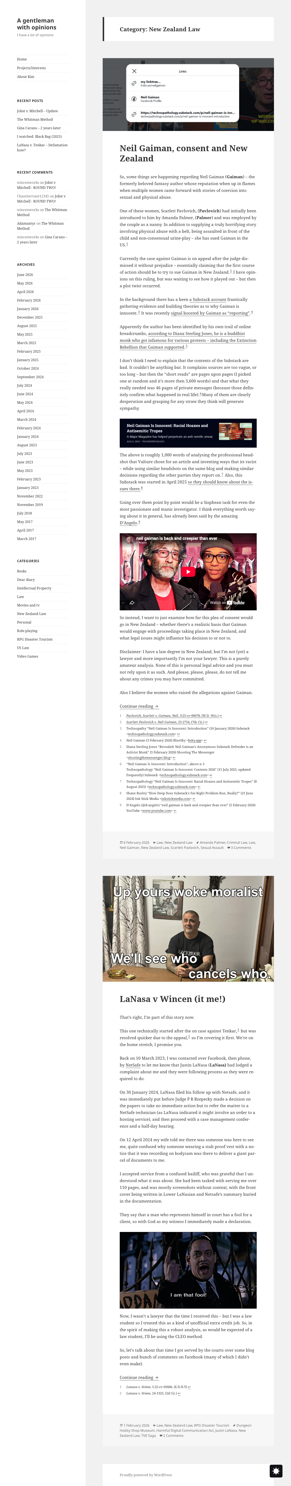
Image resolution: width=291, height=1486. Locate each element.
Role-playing (27, 630)
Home (22, 59)
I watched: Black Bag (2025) (39, 136)
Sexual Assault (212, 847)
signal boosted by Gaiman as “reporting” (210, 313)
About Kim (25, 76)
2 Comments (173, 1435)
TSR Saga (148, 1435)
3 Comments (241, 847)
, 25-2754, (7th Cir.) (165, 722)
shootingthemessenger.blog (149, 757)
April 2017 (25, 530)
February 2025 (29, 351)
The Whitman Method (35, 119)
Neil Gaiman (129, 847)
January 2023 (28, 487)
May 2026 (25, 283)
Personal (24, 622)
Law (20, 596)
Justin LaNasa (226, 1430)
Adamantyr (26, 223)
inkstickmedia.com (175, 798)
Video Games (27, 656)
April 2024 (25, 411)
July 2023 (24, 453)
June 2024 (25, 394)
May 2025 (25, 334)
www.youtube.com (156, 810)
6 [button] (201, 393)
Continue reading (139, 706)
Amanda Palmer (212, 842)
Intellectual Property (34, 588)
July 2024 (24, 385)
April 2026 (25, 291)
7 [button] (222, 474)
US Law (23, 647)
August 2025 (27, 325)
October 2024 (28, 368)
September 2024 (30, 377)
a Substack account (207, 299)
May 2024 (25, 402)
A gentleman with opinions (36, 23)
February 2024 (29, 428)
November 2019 (30, 504)
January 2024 (28, 436)
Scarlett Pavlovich (185, 847)
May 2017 (25, 521)
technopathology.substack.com (151, 734)
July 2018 (24, 513)
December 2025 (30, 317)
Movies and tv (28, 605)
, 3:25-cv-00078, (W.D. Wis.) (172, 715)
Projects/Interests (31, 68)
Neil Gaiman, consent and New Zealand (184, 153)
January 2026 (28, 308)
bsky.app (194, 740)
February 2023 (29, 479)
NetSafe (133, 1065)
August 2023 (27, 445)
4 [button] (252, 312)
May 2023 (25, 470)
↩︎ (220, 715)
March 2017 (26, 538)
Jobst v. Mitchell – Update (37, 111)
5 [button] (186, 346)
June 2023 (25, 462)
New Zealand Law (31, 613)
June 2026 (25, 274)
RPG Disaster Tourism (35, 639)
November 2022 (30, 496)
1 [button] (127, 243)
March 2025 (26, 343)
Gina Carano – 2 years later (39, 128)
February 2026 (29, 300)
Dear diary (26, 579)
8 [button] (142, 488)
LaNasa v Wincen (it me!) (173, 998)
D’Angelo (128, 523)
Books (21, 571)
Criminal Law (237, 842)
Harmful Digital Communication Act (185, 1430)
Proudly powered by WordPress (146, 1475)
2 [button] (231, 271)
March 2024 (26, 419)
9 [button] (139, 522)
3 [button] (139, 312)
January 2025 (28, 360)
